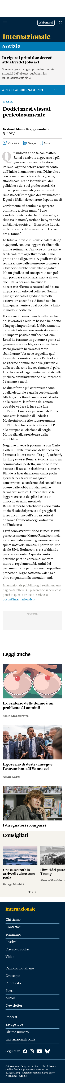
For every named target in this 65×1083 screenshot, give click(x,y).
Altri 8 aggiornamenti (22, 90)
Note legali (11, 1076)
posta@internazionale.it (19, 599)
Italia (8, 102)
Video (10, 957)
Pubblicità (13, 983)
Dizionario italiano (20, 968)
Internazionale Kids (20, 1039)
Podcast (11, 1017)
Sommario (13, 934)
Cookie (23, 1076)
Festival (12, 942)
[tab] (29, 892)
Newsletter (14, 1005)
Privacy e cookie (18, 949)
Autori (10, 998)
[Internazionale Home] (22, 909)
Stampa (32, 143)
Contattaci (13, 927)
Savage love (14, 1024)
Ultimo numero (17, 1032)
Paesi (10, 991)
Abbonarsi (46, 22)
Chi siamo (13, 920)
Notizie (11, 46)
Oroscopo (13, 976)
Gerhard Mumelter (17, 129)
